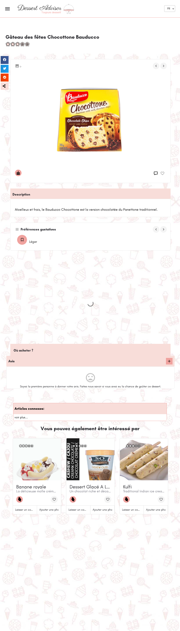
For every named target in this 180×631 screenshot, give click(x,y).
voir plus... (21, 417)
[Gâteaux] (19, 173)
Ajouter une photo (50, 509)
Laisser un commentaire (29, 509)
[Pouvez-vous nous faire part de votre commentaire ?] (156, 173)
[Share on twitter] (5, 69)
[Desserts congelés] (20, 499)
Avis (11, 361)
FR (168, 8)
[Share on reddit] (5, 78)
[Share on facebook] (5, 60)
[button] (5, 86)
